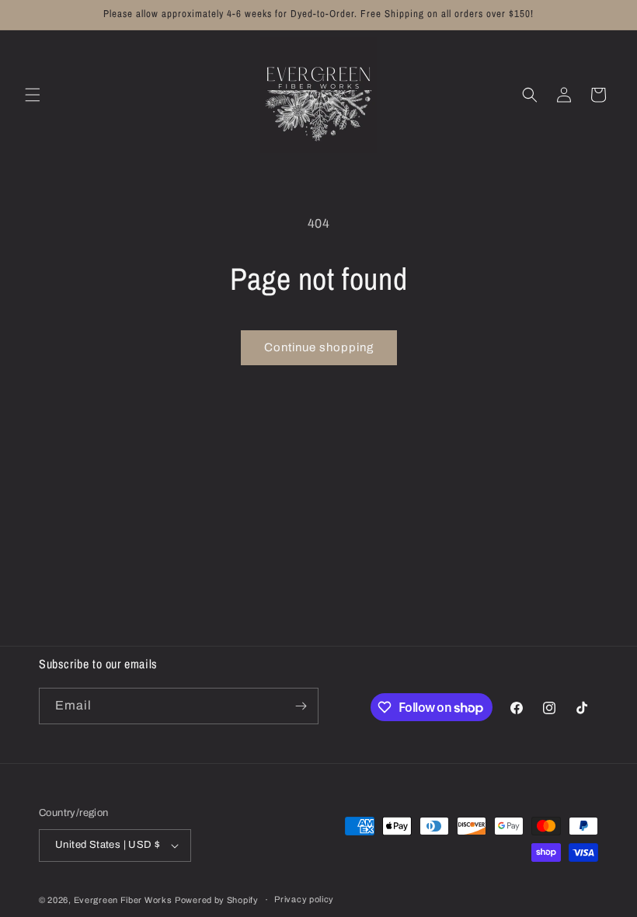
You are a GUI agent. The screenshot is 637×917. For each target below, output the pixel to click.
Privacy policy (304, 899)
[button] (33, 95)
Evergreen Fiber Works (123, 900)
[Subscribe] (301, 706)
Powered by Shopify (217, 900)
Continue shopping (319, 347)
